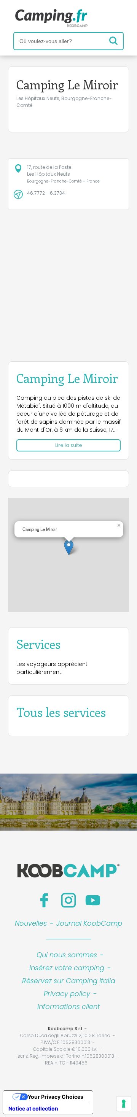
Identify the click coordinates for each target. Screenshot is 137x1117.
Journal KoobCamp (89, 923)
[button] (68, 547)
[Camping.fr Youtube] (92, 900)
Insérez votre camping (66, 967)
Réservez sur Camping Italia (68, 980)
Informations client (68, 1006)
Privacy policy (67, 993)
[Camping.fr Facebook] (44, 900)
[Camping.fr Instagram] (68, 900)
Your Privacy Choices (55, 1096)
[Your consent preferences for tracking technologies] (123, 1103)
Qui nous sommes (67, 955)
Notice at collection (33, 1108)
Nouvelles (31, 923)
